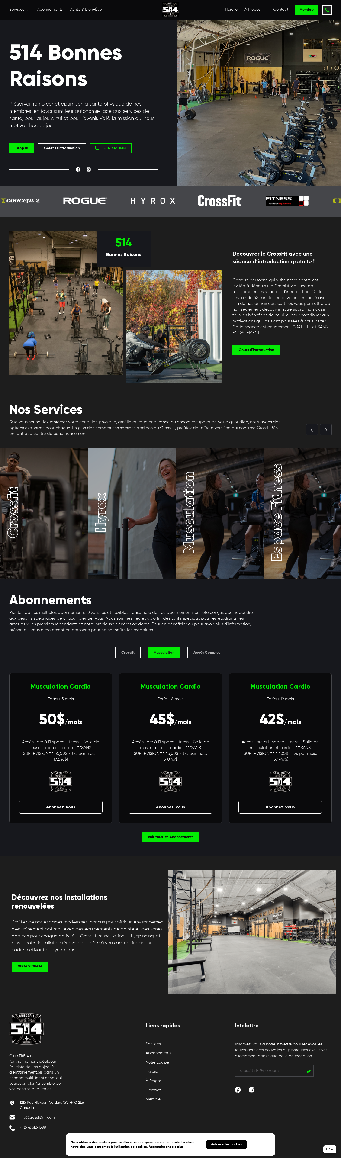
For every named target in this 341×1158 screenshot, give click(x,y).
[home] (170, 9)
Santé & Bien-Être (86, 10)
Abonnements (50, 10)
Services (153, 1044)
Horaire (231, 10)
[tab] (128, 652)
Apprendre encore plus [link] (166, 1146)
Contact (280, 10)
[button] (19, 9)
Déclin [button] (260, 1144)
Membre (153, 1099)
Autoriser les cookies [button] (226, 1144)
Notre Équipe (157, 1063)
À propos (154, 1081)
